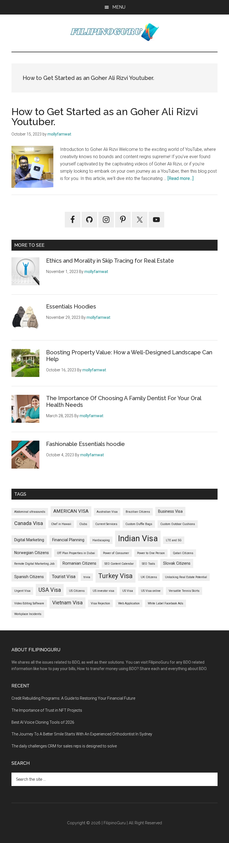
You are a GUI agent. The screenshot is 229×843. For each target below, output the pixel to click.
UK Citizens (149, 577)
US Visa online (151, 591)
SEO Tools (148, 564)
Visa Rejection (100, 603)
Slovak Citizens (176, 563)
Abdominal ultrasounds (29, 512)
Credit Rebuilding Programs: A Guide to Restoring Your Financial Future (73, 698)
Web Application (129, 603)
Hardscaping (101, 540)
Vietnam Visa (67, 603)
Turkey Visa (115, 576)
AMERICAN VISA (71, 511)
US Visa (127, 591)
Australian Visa (107, 512)
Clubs (83, 524)
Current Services (106, 524)
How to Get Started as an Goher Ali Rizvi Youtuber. (104, 116)
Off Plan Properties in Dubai (76, 553)
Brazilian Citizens (138, 512)
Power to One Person (151, 553)
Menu (118, 7)
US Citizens (77, 591)
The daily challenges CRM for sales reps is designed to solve (64, 746)
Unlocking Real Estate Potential (186, 577)
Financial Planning (68, 540)
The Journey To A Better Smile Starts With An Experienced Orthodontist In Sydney (81, 734)
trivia (87, 577)
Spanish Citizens (29, 576)
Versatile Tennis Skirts (184, 591)
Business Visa (170, 511)
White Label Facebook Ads (165, 603)
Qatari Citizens (183, 553)
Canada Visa (28, 523)
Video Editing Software (29, 603)
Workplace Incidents (27, 614)
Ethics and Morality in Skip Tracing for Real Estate (110, 260)
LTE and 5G (174, 540)
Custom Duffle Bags (138, 524)
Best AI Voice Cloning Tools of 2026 (42, 722)
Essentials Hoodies (71, 306)
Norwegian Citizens (31, 552)
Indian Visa (138, 538)
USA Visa (50, 589)
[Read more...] (181, 178)
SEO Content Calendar (119, 564)
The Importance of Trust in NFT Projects (46, 710)
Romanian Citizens (79, 563)
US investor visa (103, 591)
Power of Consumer (116, 553)
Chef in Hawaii (61, 524)
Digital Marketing (29, 540)
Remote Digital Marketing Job (34, 564)
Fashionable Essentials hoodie (85, 444)
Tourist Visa (63, 576)
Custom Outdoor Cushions (177, 524)
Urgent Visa (22, 591)
